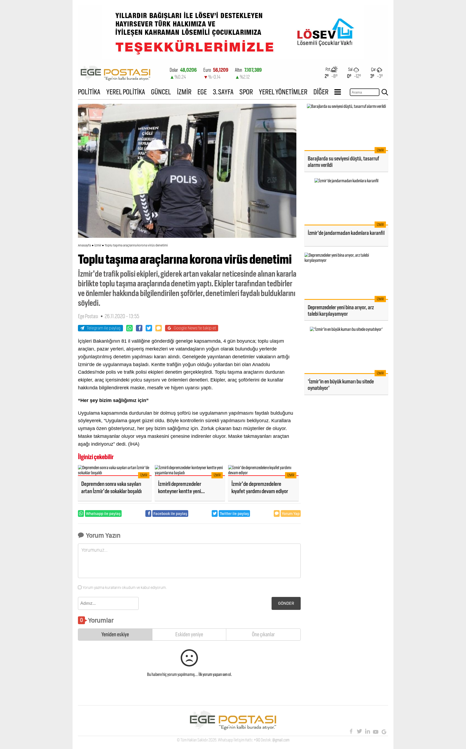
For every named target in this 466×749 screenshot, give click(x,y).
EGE (202, 92)
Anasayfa (84, 245)
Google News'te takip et (195, 328)
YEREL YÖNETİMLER (283, 92)
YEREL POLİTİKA (125, 92)
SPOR (246, 92)
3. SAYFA (223, 92)
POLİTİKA (89, 92)
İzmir (97, 245)
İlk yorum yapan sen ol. (215, 674)
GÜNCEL (161, 92)
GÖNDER (286, 603)
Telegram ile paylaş (104, 328)
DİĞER (320, 92)
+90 (257, 740)
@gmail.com (280, 740)
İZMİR (184, 92)
